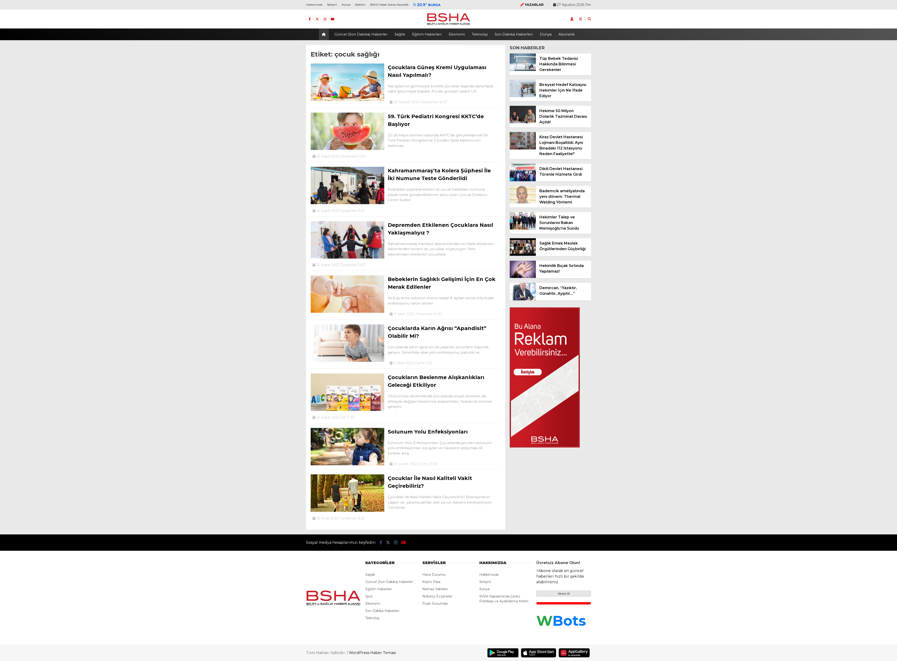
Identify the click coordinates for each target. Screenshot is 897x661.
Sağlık (400, 34)
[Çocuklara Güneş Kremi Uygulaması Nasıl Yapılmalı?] (347, 100)
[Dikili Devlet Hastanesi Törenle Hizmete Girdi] (523, 180)
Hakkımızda (314, 4)
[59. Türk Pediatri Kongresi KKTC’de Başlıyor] (347, 149)
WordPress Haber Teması (372, 652)
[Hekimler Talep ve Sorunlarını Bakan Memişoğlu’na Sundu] (523, 228)
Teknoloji (480, 34)
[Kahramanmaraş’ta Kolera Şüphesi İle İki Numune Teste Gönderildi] (347, 203)
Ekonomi (457, 34)
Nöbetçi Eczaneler (437, 596)
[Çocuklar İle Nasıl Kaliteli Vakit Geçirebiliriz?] (347, 510)
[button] (324, 34)
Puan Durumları (435, 603)
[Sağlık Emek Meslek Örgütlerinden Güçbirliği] (523, 254)
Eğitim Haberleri (427, 34)
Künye (346, 4)
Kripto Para (431, 582)
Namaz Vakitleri (435, 589)
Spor (369, 596)
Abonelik (567, 34)
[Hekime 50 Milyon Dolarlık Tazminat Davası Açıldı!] (523, 122)
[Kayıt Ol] (571, 19)
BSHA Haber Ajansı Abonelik (389, 4)
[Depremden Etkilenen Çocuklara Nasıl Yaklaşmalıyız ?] (347, 257)
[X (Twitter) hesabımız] (317, 19)
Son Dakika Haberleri (514, 34)
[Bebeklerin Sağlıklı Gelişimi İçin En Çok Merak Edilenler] (347, 311)
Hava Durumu (433, 574)
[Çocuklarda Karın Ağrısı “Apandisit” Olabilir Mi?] (347, 361)
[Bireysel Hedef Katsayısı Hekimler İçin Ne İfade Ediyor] (523, 96)
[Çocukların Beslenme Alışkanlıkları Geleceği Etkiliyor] (347, 410)
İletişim (332, 4)
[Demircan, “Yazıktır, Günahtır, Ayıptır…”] (523, 299)
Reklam (360, 4)
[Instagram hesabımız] (325, 19)
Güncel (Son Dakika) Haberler (361, 34)
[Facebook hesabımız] (309, 19)
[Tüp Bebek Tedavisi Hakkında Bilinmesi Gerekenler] (523, 70)
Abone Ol (564, 593)
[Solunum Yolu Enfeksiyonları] (347, 464)
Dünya (546, 34)
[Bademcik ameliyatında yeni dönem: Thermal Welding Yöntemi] (523, 202)
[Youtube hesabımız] (332, 19)
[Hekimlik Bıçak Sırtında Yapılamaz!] (523, 277)
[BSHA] (448, 25)
